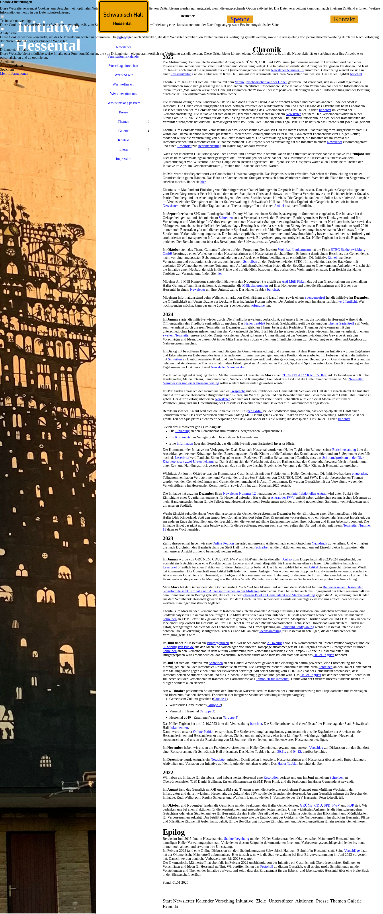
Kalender (205, 901)
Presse (123, 112)
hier (202, 182)
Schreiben (226, 218)
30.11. (281, 751)
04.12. (297, 751)
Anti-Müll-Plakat (293, 281)
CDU (318, 805)
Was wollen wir (124, 84)
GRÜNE (306, 805)
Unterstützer (281, 901)
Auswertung (275, 643)
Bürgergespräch (218, 643)
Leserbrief (184, 146)
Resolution (271, 777)
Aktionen (304, 901)
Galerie (123, 131)
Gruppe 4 (230, 717)
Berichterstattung (209, 146)
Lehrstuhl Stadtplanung (297, 627)
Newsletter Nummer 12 (239, 493)
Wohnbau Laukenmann (294, 249)
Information (185, 443)
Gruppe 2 (214, 705)
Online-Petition (223, 543)
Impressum (123, 159)
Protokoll (266, 866)
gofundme (257, 305)
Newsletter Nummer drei (228, 367)
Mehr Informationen (14, 73)
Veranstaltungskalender (123, 56)
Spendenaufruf (315, 297)
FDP (350, 805)
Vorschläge (352, 850)
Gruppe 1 (220, 699)
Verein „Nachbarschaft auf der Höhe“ (261, 82)
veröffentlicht (347, 301)
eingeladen (359, 473)
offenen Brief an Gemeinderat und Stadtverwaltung (279, 595)
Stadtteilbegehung (236, 838)
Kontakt (123, 140)
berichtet (325, 110)
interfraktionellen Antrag (309, 493)
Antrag (287, 559)
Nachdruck (319, 543)
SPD (327, 805)
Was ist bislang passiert (123, 103)
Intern (123, 149)
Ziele (261, 901)
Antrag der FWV (283, 497)
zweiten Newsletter (176, 335)
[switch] (2, 17)
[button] (191, 62)
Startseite (123, 38)
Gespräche (238, 391)
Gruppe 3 (207, 711)
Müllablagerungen (255, 285)
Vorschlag (316, 747)
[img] (48, 457)
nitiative (245, 901)
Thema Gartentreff (341, 323)
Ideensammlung (270, 631)
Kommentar (183, 437)
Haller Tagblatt (254, 323)
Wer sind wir (124, 75)
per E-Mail (254, 411)
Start (167, 901)
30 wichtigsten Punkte (178, 647)
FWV (335, 805)
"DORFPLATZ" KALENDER (304, 375)
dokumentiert (179, 727)
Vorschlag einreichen (123, 66)
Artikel (279, 206)
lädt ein (333, 257)
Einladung (182, 431)
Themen (123, 121)
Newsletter (123, 47)
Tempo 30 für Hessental (272, 679)
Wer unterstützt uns (123, 93)
